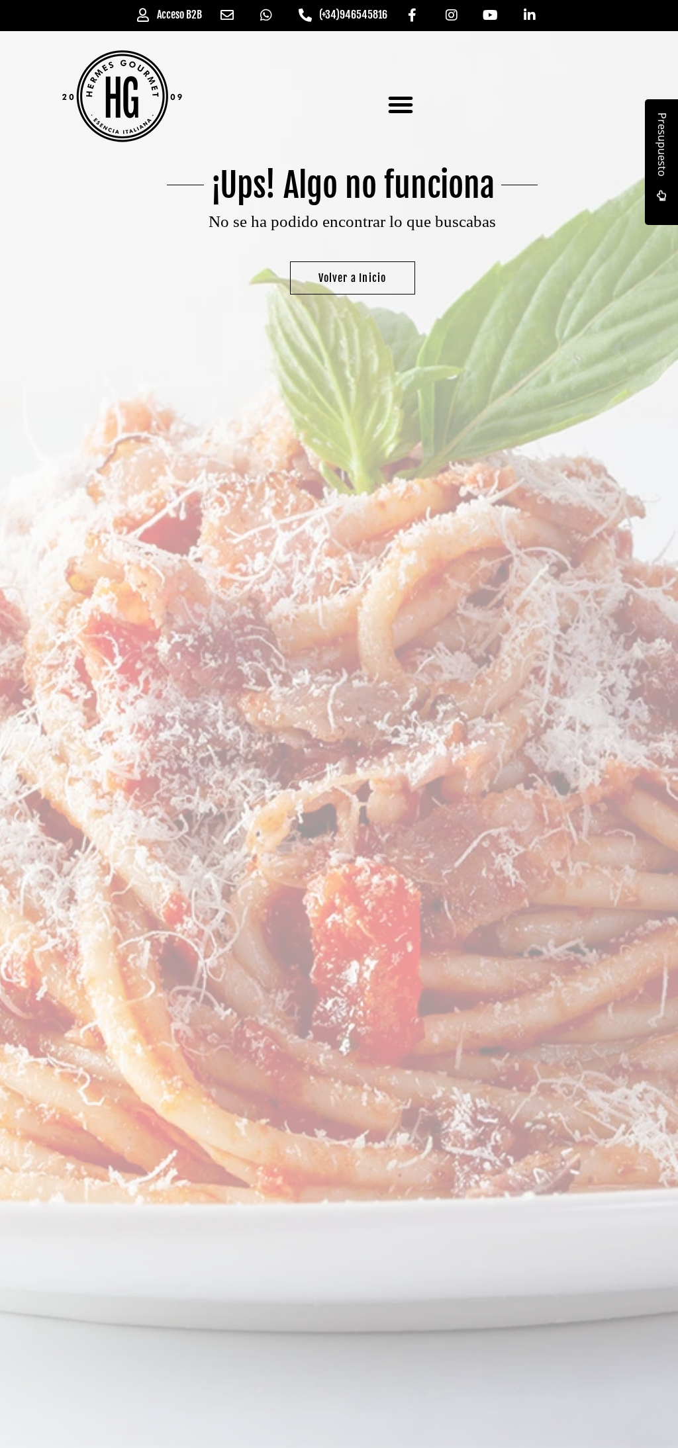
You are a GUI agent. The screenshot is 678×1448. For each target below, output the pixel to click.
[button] (400, 104)
